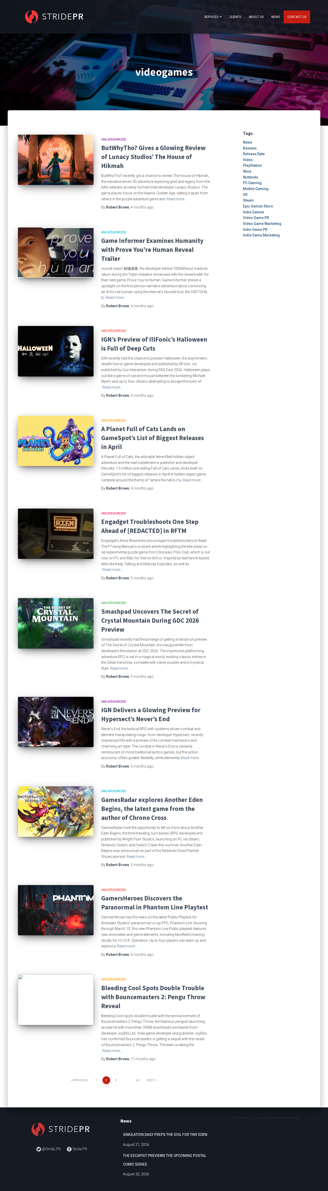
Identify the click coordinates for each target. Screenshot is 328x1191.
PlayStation (252, 165)
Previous (80, 1080)
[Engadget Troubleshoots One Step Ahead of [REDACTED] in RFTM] (56, 534)
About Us (256, 17)
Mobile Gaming (256, 189)
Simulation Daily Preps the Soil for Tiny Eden (165, 1135)
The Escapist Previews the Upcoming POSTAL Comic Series (164, 1160)
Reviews (250, 148)
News (275, 17)
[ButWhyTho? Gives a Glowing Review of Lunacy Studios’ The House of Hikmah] (56, 160)
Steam (248, 200)
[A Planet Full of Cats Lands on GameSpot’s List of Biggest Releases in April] (56, 441)
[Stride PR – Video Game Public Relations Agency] (55, 17)
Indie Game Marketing (261, 235)
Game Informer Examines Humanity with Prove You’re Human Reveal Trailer (152, 249)
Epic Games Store (258, 206)
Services (211, 17)
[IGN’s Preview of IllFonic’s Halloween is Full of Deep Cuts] (56, 351)
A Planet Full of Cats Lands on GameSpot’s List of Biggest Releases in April (152, 438)
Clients (235, 17)
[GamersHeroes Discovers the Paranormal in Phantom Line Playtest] (56, 910)
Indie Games (253, 212)
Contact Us (297, 17)
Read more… (177, 199)
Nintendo (250, 177)
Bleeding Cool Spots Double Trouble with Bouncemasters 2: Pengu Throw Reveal (153, 997)
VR (245, 195)
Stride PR (79, 1149)
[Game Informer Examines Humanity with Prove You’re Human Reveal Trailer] (56, 252)
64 (137, 1080)
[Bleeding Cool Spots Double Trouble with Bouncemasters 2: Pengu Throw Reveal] (56, 1000)
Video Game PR (256, 218)
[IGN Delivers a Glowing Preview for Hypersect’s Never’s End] (56, 722)
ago (142, 207)
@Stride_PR (51, 1149)
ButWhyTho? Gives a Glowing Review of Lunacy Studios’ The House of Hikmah (153, 157)
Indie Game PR (255, 229)
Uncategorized (113, 139)
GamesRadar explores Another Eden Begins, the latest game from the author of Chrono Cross (152, 809)
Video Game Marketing (262, 224)
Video (248, 160)
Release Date (254, 154)
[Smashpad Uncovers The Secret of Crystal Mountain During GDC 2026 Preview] (56, 623)
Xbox (247, 171)
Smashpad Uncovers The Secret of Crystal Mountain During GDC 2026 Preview (150, 620)
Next (151, 1080)
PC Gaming (252, 183)
